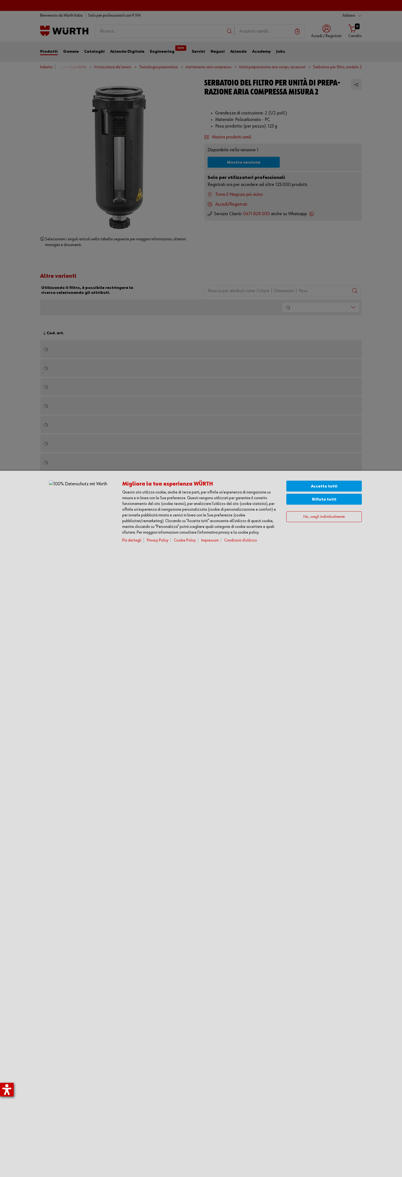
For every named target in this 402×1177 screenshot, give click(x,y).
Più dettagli (131, 540)
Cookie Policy (185, 540)
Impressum (210, 540)
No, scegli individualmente (324, 517)
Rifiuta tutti (324, 499)
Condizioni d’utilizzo (240, 540)
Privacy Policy (157, 540)
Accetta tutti (324, 486)
